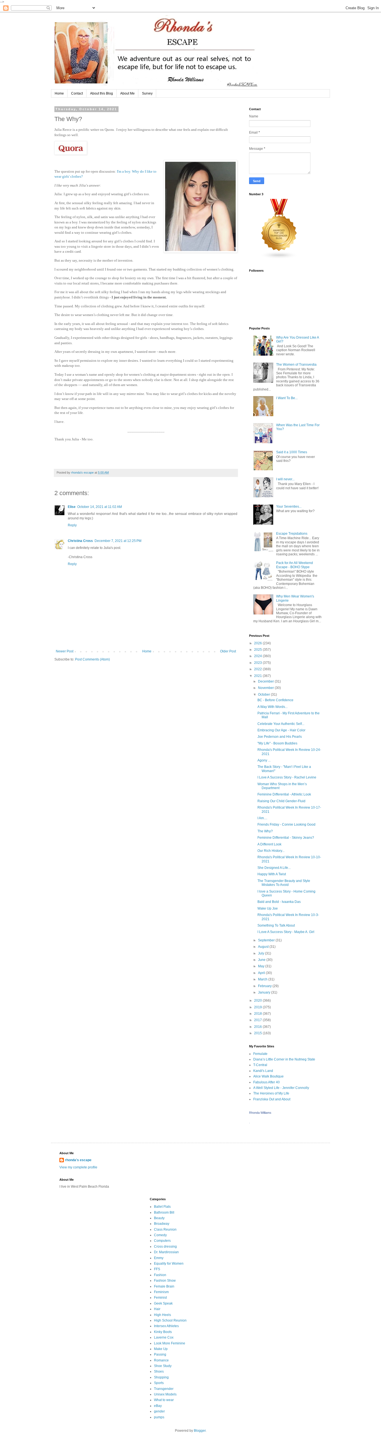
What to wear (164, 1400)
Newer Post (64, 651)
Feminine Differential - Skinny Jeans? (285, 838)
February (265, 986)
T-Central (260, 1065)
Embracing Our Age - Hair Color (281, 730)
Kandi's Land (263, 1071)
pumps (159, 1417)
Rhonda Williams (260, 1112)
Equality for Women (169, 1263)
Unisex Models (165, 1394)
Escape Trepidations (291, 534)
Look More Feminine (169, 1343)
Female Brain (164, 1286)
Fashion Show (165, 1281)
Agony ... (264, 760)
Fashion (160, 1275)
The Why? (265, 831)
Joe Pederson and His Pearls (279, 737)
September (267, 940)
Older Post (228, 651)
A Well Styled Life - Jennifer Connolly (281, 1088)
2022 (258, 669)
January (264, 992)
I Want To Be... (287, 398)
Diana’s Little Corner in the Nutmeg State (284, 1059)
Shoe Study (163, 1366)
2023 (258, 663)
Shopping (161, 1377)
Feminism (161, 1292)
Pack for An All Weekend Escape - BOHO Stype (294, 565)
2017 (258, 1020)
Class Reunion (165, 1229)
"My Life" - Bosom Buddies (277, 743)
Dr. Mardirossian (166, 1252)
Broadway (161, 1224)
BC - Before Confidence (275, 700)
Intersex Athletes (166, 1326)
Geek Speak (163, 1303)
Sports (159, 1383)
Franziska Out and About (271, 1099)
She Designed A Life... (274, 868)
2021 (258, 676)
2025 (258, 650)
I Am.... (262, 818)
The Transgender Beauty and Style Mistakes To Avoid (283, 883)
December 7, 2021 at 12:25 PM (118, 541)
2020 (258, 1000)
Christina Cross (80, 541)
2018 (258, 1014)
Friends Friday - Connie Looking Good (286, 824)
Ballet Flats (162, 1207)
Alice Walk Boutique (268, 1076)
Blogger (200, 1431)
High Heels (162, 1315)
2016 (258, 1027)
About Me (127, 93)
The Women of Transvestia (296, 365)
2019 (258, 1007)
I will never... (285, 479)
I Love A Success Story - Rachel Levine (286, 777)
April (262, 973)
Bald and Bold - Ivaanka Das (279, 902)
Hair (157, 1309)
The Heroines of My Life (271, 1093)
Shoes (159, 1371)
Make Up (161, 1349)
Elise (72, 507)
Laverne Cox (163, 1337)
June (262, 960)
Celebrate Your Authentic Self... (280, 724)
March (263, 979)
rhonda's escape (78, 1160)
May (261, 966)
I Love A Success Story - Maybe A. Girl (285, 932)
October (264, 694)
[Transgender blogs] (279, 258)
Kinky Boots (163, 1332)
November (266, 688)
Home (59, 93)
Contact (77, 93)
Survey (147, 93)
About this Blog (101, 93)
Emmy (158, 1258)
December (266, 681)
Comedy (160, 1235)
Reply (72, 525)
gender (159, 1411)
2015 (258, 1033)
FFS (157, 1269)
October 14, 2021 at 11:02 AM (99, 507)
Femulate (260, 1054)
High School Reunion (170, 1320)
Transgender (163, 1389)
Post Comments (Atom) (92, 659)
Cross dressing (165, 1246)
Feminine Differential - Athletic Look (284, 794)
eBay (158, 1406)
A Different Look (269, 844)
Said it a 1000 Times (291, 452)
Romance (161, 1360)
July (261, 953)
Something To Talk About (276, 925)
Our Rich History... (270, 851)
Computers (162, 1241)
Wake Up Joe (267, 908)
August (263, 947)
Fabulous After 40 (266, 1082)
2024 (258, 656)
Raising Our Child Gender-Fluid (281, 801)
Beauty (159, 1218)
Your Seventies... (289, 506)
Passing (160, 1354)
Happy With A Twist (271, 874)
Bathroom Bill (164, 1212)
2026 (258, 643)
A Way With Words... (272, 707)
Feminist (160, 1298)
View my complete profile (78, 1167)
